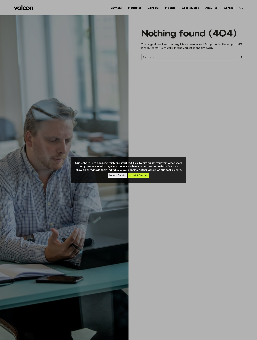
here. (178, 169)
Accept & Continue (138, 175)
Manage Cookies (117, 175)
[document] (128, 170)
